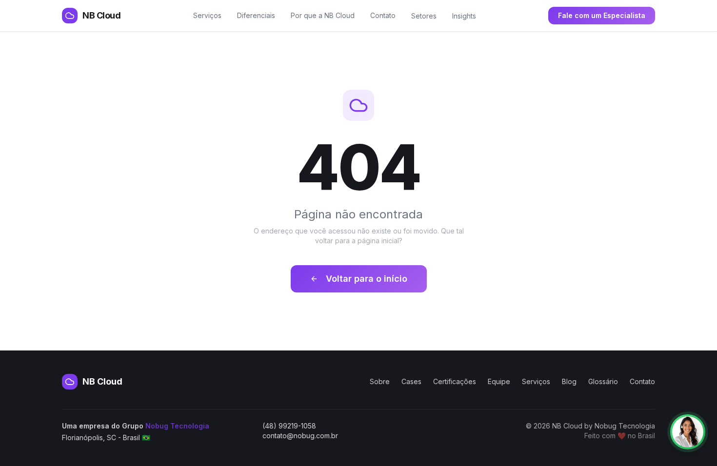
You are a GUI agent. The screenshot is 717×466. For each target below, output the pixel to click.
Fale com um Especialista (601, 15)
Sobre (380, 381)
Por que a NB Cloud (323, 15)
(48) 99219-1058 (289, 426)
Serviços (207, 15)
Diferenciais (256, 15)
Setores (424, 16)
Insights (464, 16)
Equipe (499, 381)
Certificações (454, 381)
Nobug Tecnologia (177, 426)
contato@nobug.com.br (300, 435)
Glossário (603, 381)
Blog (569, 381)
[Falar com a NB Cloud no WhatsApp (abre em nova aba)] (687, 431)
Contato (383, 15)
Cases (411, 381)
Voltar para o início (366, 278)
